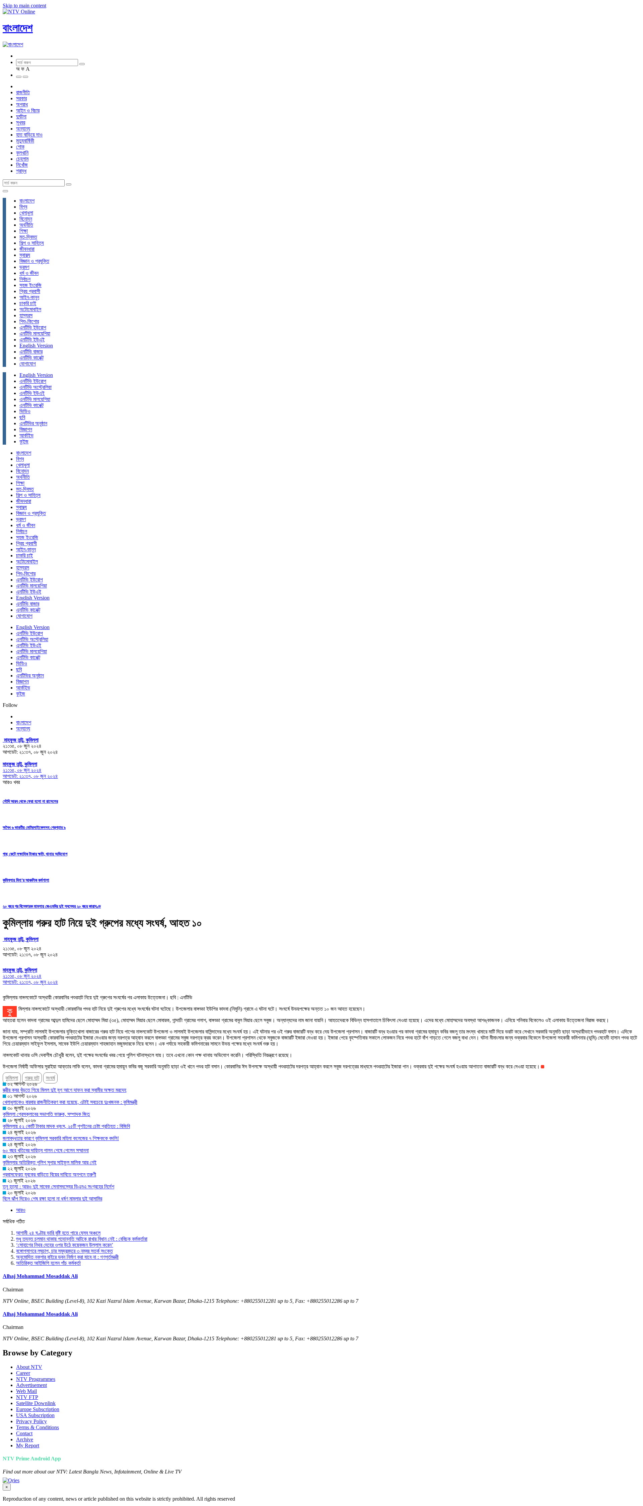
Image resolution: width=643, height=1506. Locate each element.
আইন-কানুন (29, 297)
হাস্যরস (25, 315)
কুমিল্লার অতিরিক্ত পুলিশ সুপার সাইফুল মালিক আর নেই (49, 1162)
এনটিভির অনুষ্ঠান (33, 423)
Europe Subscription (37, 1409)
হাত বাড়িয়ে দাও (29, 134)
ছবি (22, 417)
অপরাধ (22, 104)
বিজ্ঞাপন (25, 429)
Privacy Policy (31, 1421)
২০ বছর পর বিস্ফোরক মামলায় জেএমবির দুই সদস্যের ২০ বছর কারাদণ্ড (52, 906)
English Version (36, 345)
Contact (24, 1433)
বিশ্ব (23, 207)
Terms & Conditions (37, 1427)
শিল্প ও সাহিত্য (31, 243)
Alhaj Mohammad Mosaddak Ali (40, 1276)
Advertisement (31, 1385)
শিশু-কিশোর (29, 321)
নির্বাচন (24, 279)
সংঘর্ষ (50, 1078)
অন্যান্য (23, 128)
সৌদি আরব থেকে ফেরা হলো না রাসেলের (30, 801)
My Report (27, 1445)
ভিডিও (24, 411)
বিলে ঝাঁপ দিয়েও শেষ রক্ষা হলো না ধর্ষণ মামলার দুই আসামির (52, 1199)
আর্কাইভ (26, 435)
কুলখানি (22, 153)
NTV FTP (27, 1397)
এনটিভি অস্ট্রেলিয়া (35, 387)
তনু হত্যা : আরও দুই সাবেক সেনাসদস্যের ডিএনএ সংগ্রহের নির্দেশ (58, 1186)
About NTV (29, 1367)
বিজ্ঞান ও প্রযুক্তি (34, 261)
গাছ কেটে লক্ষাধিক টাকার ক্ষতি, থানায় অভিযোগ (35, 853)
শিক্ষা (23, 231)
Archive (24, 1439)
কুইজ (23, 441)
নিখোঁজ (22, 165)
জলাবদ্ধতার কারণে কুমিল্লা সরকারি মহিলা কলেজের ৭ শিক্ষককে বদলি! (61, 1138)
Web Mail (26, 1391)
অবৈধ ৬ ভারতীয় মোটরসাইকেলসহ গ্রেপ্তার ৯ (34, 827)
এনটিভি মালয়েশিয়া (34, 333)
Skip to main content (24, 5)
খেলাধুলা (26, 213)
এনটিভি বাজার (31, 351)
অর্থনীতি (26, 225)
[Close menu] (5, 191)
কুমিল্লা (11, 1078)
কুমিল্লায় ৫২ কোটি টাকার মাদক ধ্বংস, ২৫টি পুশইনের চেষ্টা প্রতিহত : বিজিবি (66, 1126)
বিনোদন (25, 219)
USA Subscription (35, 1415)
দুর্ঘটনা (21, 116)
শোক (20, 147)
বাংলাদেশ (18, 28)
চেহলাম (22, 159)
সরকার (21, 98)
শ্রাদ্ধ (21, 171)
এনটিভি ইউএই (32, 339)
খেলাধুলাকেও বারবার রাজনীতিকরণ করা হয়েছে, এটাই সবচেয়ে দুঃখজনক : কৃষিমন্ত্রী (70, 1102)
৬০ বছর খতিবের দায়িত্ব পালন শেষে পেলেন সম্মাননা (46, 1150)
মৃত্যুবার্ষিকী (25, 141)
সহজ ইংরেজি (30, 285)
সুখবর (20, 122)
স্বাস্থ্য (24, 255)
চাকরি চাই (27, 303)
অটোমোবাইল (30, 309)
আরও (20, 1210)
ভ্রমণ (24, 267)
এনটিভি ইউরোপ (32, 327)
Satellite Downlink (36, 1403)
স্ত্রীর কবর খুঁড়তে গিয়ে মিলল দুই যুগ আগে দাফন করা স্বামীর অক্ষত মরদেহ (64, 1090)
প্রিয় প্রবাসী (29, 291)
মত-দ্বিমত (28, 237)
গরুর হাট (32, 1078)
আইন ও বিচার (28, 110)
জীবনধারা (26, 249)
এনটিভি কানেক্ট (31, 357)
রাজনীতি (23, 92)
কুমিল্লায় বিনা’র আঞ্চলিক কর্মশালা (26, 880)
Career (23, 1373)
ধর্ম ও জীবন (29, 273)
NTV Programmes (35, 1379)
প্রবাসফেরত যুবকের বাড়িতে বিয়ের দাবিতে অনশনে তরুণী (49, 1174)
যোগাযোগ (27, 364)
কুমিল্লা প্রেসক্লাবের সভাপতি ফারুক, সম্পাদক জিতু (46, 1114)
